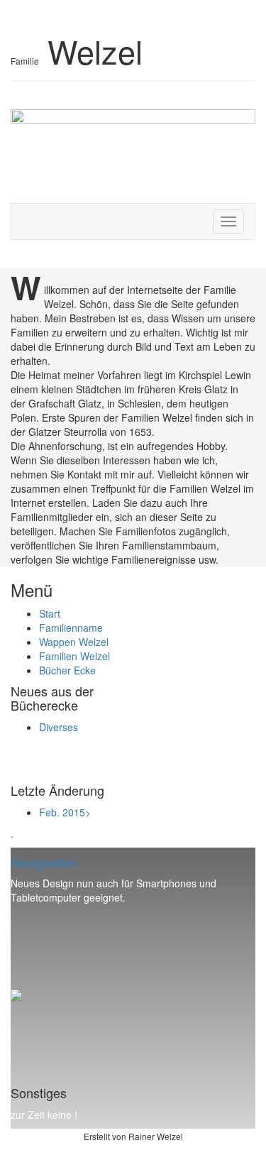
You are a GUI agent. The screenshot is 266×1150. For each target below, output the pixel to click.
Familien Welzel (74, 656)
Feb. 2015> (65, 812)
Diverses (58, 727)
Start (49, 613)
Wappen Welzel (74, 642)
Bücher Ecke (67, 670)
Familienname (71, 627)
